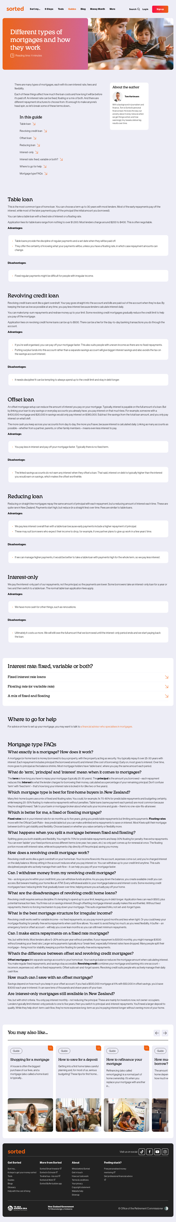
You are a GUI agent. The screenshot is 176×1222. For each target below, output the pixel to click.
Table (25, 123)
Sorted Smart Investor (50, 1168)
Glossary (12, 1187)
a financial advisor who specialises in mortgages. (107, 726)
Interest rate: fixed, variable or (39, 159)
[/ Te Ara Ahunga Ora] (28, 1209)
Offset (26, 138)
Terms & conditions (80, 1180)
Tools (10, 1176)
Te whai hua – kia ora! (49, 1176)
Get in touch (77, 1172)
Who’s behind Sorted (81, 1169)
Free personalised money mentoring (115, 1171)
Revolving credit (31, 131)
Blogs (10, 1183)
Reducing (28, 145)
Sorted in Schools (48, 1172)
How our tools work (80, 1176)
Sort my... (12, 1169)
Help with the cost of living (19, 1191)
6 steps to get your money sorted (22, 1172)
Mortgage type (31, 173)
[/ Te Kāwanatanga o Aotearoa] (68, 1209)
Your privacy (77, 1183)
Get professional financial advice (118, 1176)
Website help (77, 1191)
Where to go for (31, 166)
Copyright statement (81, 1187)
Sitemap (75, 1195)
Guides (11, 1180)
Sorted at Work (46, 1180)
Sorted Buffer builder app (51, 1183)
